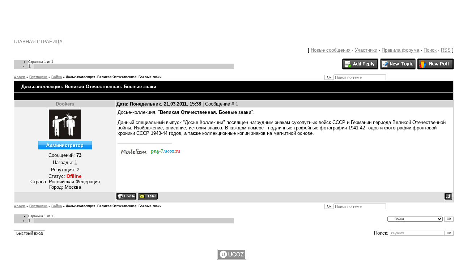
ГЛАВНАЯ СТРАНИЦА (38, 41)
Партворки (38, 77)
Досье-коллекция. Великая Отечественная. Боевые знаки (114, 77)
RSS (446, 50)
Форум (19, 77)
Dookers (65, 104)
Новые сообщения (331, 50)
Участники (366, 50)
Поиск (430, 50)
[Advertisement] (231, 16)
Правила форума (400, 50)
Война (56, 77)
